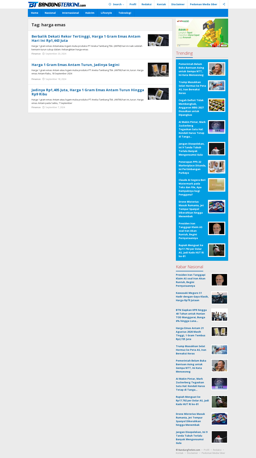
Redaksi (217, 449)
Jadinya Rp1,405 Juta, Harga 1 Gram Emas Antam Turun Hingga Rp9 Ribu (88, 92)
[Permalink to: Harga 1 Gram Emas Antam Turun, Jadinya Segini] (158, 69)
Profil (206, 449)
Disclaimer (192, 453)
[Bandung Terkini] (57, 4)
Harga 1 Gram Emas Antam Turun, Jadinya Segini (75, 64)
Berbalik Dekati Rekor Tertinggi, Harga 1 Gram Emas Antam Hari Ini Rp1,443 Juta (86, 38)
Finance (36, 53)
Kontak (179, 453)
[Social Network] (224, 4)
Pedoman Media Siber (213, 453)
